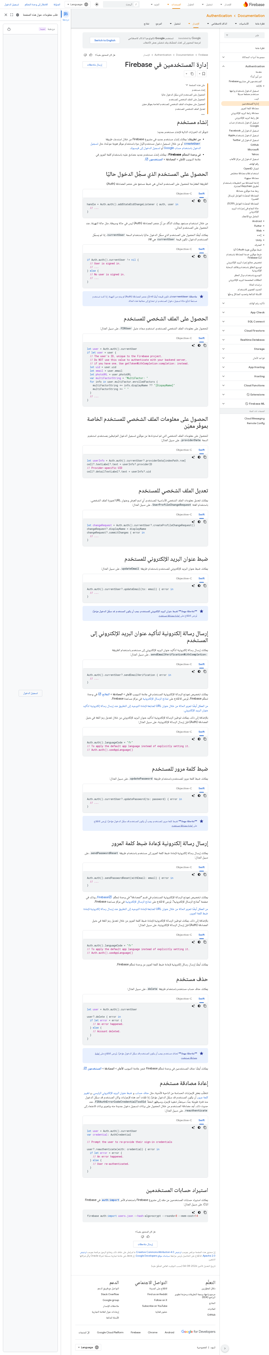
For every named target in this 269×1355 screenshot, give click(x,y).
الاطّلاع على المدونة (158, 1288)
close (6, 15)
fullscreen (12, 15)
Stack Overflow (110, 1294)
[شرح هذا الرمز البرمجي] (193, 201)
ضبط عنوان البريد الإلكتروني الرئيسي (112, 1093)
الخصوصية (202, 1347)
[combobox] (121, 4)
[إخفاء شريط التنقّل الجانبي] (225, 1348)
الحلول (191, 4)
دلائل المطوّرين (208, 1288)
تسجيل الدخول (11, 4)
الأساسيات (244, 23)
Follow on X (160, 1300)
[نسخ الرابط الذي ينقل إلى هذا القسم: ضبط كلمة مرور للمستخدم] (148, 769)
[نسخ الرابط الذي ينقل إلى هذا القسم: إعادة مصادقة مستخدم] (156, 1083)
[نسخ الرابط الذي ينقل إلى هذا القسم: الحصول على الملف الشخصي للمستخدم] (120, 319)
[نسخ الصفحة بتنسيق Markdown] (192, 74)
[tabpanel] (145, 208)
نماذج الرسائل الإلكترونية (155, 699)
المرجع (159, 23)
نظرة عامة (260, 23)
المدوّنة (57, 4)
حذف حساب (142, 1093)
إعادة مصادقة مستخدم (169, 615)
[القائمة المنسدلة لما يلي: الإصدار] (220, 4)
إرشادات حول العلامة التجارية (105, 1311)
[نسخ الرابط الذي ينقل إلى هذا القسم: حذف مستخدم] (172, 979)
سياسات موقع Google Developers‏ (153, 1255)
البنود (212, 1347)
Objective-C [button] (184, 193)
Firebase (203, 54)
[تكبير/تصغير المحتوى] (187, 85)
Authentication (219, 16)
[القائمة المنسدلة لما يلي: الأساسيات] (234, 23)
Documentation (251, 16)
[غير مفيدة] (85, 55)
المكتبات (211, 1308)
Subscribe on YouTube (154, 1306)
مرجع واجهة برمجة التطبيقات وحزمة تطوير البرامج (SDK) (195, 1296)
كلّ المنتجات (84, 1332)
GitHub (211, 1314)
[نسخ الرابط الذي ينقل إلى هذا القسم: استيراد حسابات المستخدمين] (142, 1190)
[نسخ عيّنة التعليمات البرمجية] (205, 201)
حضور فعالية (161, 1311)
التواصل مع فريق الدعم (108, 1288)
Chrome (152, 1332)
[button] (247, 57)
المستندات (176, 4)
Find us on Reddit (157, 1294)
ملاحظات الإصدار (111, 1306)
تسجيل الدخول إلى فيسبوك (145, 148)
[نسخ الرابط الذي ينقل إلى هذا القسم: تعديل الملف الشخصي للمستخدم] (135, 491)
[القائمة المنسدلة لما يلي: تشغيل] (201, 4)
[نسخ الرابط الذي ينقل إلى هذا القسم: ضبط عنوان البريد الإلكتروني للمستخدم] (120, 559)
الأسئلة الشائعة (112, 1317)
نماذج (146, 23)
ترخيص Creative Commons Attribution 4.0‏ (158, 1252)
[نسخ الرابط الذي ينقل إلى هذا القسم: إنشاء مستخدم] (173, 122)
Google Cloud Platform (110, 1332)
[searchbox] (244, 35)
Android (169, 1332)
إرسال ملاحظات (94, 64)
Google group (111, 1300)
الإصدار (228, 4)
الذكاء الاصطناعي (219, 23)
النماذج (212, 1303)
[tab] (201, 193)
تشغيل (209, 4)
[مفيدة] (91, 55)
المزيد (156, 4)
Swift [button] (202, 193)
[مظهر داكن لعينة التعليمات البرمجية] (199, 201)
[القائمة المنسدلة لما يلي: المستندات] (167, 4)
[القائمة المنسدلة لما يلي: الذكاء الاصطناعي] (207, 23)
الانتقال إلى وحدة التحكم (36, 4)
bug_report (17, 15)
